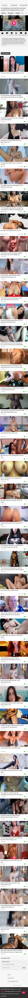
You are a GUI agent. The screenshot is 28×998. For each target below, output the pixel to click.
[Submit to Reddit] (21, 17)
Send (23, 967)
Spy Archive (4, 211)
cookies (3, 991)
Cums (3, 166)
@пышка (4, 45)
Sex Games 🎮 (23, 5)
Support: (11, 978)
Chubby (18, 13)
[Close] (26, 992)
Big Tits (3, 13)
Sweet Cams (5, 234)
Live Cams (4, 5)
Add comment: (5, 961)
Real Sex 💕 (14, 5)
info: (9, 974)
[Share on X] (25, 17)
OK (23, 992)
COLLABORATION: (13, 981)
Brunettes (10, 13)
